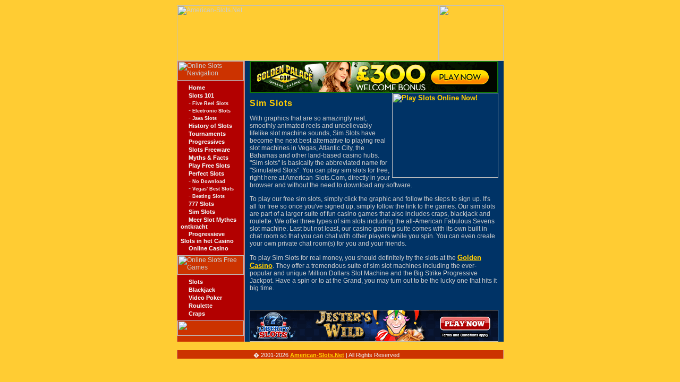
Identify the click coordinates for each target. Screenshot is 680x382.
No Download (208, 181)
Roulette (200, 305)
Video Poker (205, 297)
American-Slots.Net (317, 355)
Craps (197, 313)
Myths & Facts (208, 157)
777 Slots (201, 204)
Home (197, 87)
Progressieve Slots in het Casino (207, 237)
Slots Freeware (209, 149)
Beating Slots (208, 196)
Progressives (207, 141)
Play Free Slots (209, 165)
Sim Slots (202, 212)
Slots (196, 282)
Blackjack (202, 289)
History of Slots (210, 126)
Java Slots (204, 118)
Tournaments (207, 134)
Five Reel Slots (210, 103)
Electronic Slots (211, 111)
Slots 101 (201, 95)
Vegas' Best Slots (213, 189)
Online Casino (208, 248)
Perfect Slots (206, 173)
